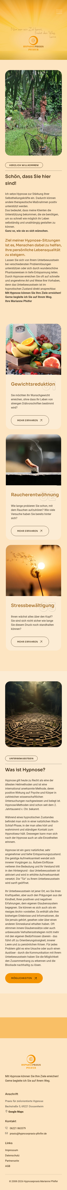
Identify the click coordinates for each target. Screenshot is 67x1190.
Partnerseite (12, 1160)
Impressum (11, 1150)
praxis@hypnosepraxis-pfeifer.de (28, 1133)
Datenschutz (12, 1155)
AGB (7, 1166)
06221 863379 (18, 1128)
